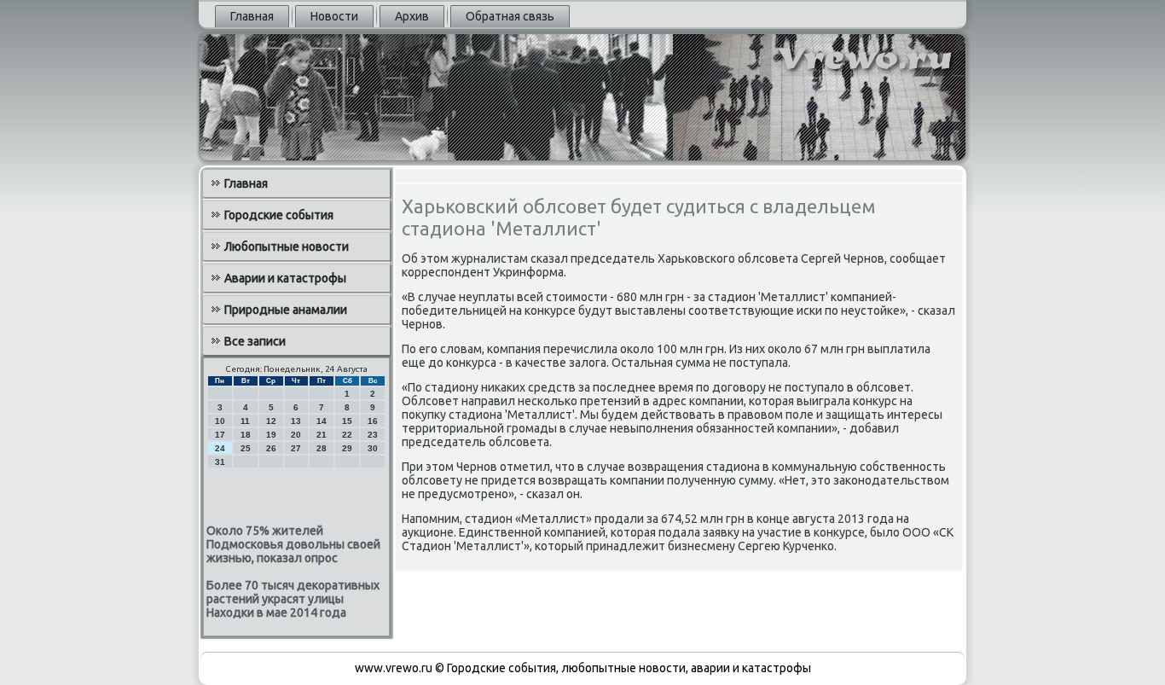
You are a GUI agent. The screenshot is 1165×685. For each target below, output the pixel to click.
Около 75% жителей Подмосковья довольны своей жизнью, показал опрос (293, 544)
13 (296, 421)
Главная (252, 16)
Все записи (255, 341)
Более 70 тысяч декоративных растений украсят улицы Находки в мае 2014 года (293, 598)
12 (271, 421)
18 (246, 434)
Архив (412, 16)
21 (321, 434)
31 (220, 462)
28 (321, 448)
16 (373, 421)
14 (321, 421)
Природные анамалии (285, 309)
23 (373, 434)
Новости (334, 16)
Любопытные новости (286, 246)
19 (271, 434)
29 (347, 448)
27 (296, 448)
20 (296, 434)
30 (373, 448)
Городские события (278, 215)
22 (347, 434)
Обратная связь (510, 16)
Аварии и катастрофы (285, 278)
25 (246, 448)
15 (347, 421)
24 (220, 448)
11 (245, 421)
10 (220, 421)
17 (220, 434)
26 (271, 448)
